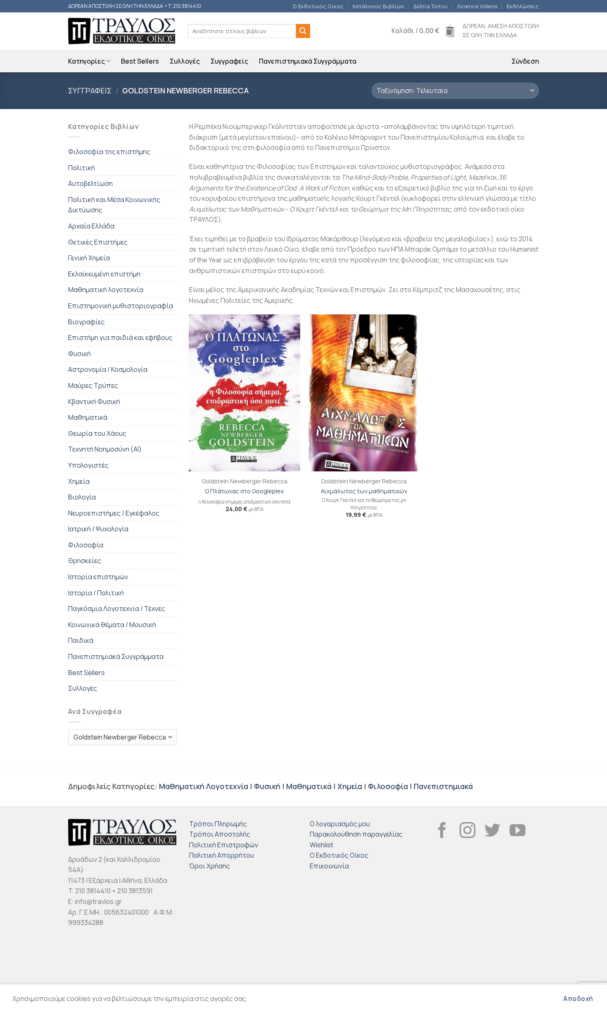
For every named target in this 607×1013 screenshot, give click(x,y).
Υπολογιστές (88, 465)
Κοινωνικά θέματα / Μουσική (112, 624)
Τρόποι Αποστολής (219, 834)
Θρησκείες (84, 560)
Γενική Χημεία (89, 257)
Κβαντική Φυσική (94, 401)
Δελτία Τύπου (430, 6)
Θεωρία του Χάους (97, 433)
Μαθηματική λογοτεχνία (105, 289)
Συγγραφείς (229, 61)
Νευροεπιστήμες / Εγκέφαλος (113, 513)
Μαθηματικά (87, 417)
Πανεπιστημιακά (443, 786)
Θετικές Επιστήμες (98, 242)
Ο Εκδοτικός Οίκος (318, 6)
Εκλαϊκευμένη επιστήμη (104, 273)
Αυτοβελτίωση (90, 183)
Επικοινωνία (329, 865)
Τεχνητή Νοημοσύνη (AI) (105, 449)
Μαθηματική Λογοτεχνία (203, 786)
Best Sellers (140, 61)
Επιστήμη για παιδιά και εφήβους (120, 337)
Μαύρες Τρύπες (93, 385)
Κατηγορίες (86, 61)
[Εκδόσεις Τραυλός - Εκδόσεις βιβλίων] (121, 31)
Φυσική (79, 353)
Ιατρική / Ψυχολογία (98, 528)
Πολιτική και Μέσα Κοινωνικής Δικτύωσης (114, 205)
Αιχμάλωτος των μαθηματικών (364, 491)
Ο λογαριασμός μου (340, 823)
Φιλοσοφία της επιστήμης (109, 151)
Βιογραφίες (86, 321)
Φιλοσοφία (85, 544)
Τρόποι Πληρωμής (218, 823)
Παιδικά (80, 640)
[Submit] (303, 31)
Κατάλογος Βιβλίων (378, 6)
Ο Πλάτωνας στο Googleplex (244, 491)
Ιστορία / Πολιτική (96, 592)
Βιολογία (82, 497)
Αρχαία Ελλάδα (91, 226)
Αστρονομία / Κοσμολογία (107, 369)
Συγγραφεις (89, 90)
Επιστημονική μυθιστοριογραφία (120, 305)
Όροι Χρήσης (209, 865)
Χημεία (79, 481)
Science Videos (477, 6)
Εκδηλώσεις (523, 6)
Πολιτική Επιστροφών (223, 844)
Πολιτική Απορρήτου (221, 855)
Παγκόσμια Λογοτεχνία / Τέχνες (116, 608)
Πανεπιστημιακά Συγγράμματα (307, 61)
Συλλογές (185, 61)
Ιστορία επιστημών (98, 576)
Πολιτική (81, 167)
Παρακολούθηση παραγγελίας (356, 834)
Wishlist (321, 844)
